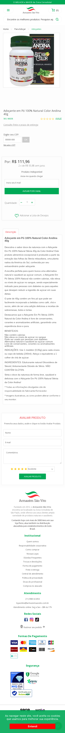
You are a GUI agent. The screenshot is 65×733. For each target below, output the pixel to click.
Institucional (32, 535)
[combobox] (41, 469)
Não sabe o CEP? (9, 145)
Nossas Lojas (32, 554)
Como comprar (32, 550)
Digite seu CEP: (11, 134)
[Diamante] (17, 681)
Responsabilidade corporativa (32, 546)
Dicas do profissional (32, 582)
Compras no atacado (32, 586)
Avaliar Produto (32, 476)
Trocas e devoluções (32, 562)
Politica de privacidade (32, 578)
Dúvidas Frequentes (32, 558)
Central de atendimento (32, 574)
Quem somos (33, 542)
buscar (57, 19)
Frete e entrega (32, 570)
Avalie (59, 119)
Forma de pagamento (32, 566)
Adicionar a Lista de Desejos (34, 215)
